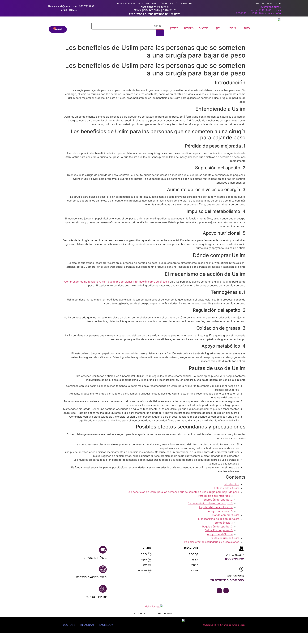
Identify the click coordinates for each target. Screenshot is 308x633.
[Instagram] (219, 590)
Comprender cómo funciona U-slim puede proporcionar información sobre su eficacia (116, 281)
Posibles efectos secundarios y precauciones (211, 541)
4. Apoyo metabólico (220, 534)
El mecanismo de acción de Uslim (218, 518)
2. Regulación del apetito (217, 526)
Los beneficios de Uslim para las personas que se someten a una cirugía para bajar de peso (183, 491)
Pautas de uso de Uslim (224, 538)
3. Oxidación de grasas (219, 530)
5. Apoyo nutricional (220, 511)
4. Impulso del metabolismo (216, 507)
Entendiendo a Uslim (226, 488)
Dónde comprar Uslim (225, 515)
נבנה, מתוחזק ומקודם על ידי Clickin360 (224, 625)
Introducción (231, 484)
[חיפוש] (160, 32)
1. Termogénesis (223, 522)
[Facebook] (226, 590)
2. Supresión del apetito (218, 499)
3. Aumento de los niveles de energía (210, 503)
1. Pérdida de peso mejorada (215, 495)
